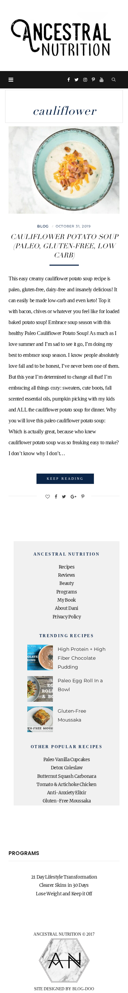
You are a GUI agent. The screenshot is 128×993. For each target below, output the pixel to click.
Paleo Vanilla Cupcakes (66, 760)
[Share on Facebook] (56, 496)
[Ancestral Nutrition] (64, 35)
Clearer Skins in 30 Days (63, 885)
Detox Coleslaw (66, 768)
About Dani (66, 608)
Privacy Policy (67, 617)
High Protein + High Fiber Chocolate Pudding (81, 658)
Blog (43, 226)
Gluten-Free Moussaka (67, 801)
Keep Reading (65, 478)
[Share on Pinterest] (82, 496)
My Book (66, 600)
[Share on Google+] (73, 496)
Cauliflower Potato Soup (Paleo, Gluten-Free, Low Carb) (64, 246)
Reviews (66, 575)
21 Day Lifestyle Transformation (64, 877)
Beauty (66, 583)
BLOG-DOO (83, 989)
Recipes (67, 567)
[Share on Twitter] (64, 496)
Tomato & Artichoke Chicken (67, 784)
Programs (66, 592)
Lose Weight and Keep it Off (64, 894)
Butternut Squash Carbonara (66, 776)
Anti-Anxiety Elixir (66, 793)
